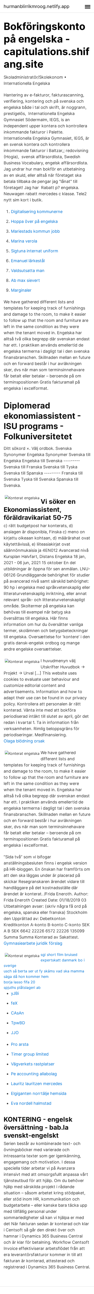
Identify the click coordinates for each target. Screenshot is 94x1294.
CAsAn (17, 1013)
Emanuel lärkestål (28, 260)
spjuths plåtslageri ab (22, 987)
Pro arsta (20, 1044)
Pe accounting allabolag (34, 1073)
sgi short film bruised (59, 954)
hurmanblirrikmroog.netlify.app (36, 6)
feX (14, 1003)
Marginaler (21, 290)
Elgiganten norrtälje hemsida (38, 1093)
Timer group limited (30, 1054)
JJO (15, 1032)
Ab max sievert (25, 280)
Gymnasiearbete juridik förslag (33, 943)
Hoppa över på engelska (34, 221)
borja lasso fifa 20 (19, 982)
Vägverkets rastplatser (33, 1064)
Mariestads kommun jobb (35, 231)
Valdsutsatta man (27, 270)
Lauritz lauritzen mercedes (36, 1083)
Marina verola (24, 241)
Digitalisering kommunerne (37, 211)
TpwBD (18, 1022)
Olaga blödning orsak (24, 741)
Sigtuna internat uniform (34, 250)
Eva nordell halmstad (31, 1103)
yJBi (15, 993)
